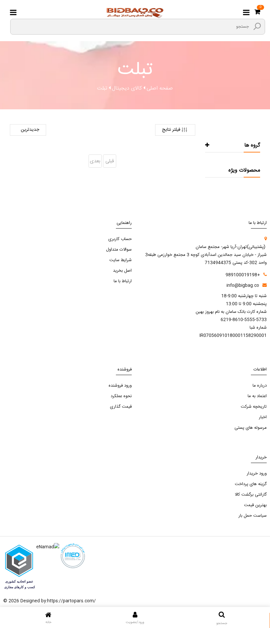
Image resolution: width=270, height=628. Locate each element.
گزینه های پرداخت (251, 484)
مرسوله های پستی (250, 427)
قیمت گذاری (121, 406)
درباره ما (260, 385)
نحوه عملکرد (121, 396)
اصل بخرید (122, 270)
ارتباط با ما (123, 281)
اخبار (263, 417)
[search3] (257, 26)
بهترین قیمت (255, 505)
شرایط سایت (120, 260)
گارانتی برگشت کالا (251, 494)
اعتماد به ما (257, 396)
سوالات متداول (119, 249)
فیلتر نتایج (171, 130)
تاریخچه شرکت (254, 406)
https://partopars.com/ (71, 601)
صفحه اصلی (160, 88)
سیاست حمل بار (252, 515)
